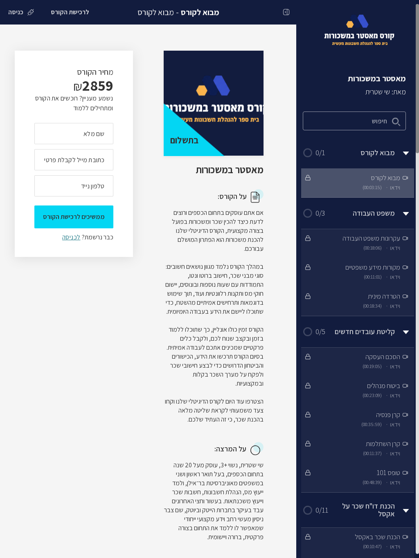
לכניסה (71, 237)
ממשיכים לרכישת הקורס (74, 216)
